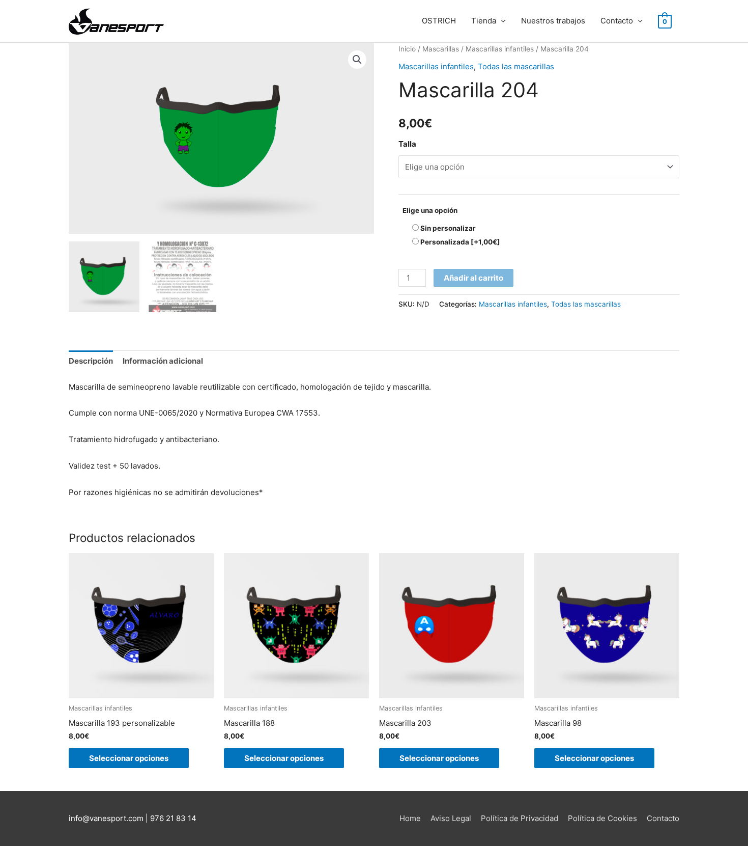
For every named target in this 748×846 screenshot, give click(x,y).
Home (410, 818)
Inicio (407, 49)
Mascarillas (440, 49)
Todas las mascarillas (516, 66)
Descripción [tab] (91, 361)
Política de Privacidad (519, 818)
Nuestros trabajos (553, 20)
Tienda (483, 20)
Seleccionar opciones (128, 758)
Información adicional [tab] (163, 361)
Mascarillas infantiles (500, 49)
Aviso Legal (450, 818)
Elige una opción (429, 210)
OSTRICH (439, 20)
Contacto (616, 20)
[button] (357, 59)
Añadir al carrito (473, 278)
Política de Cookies (602, 818)
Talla (407, 144)
